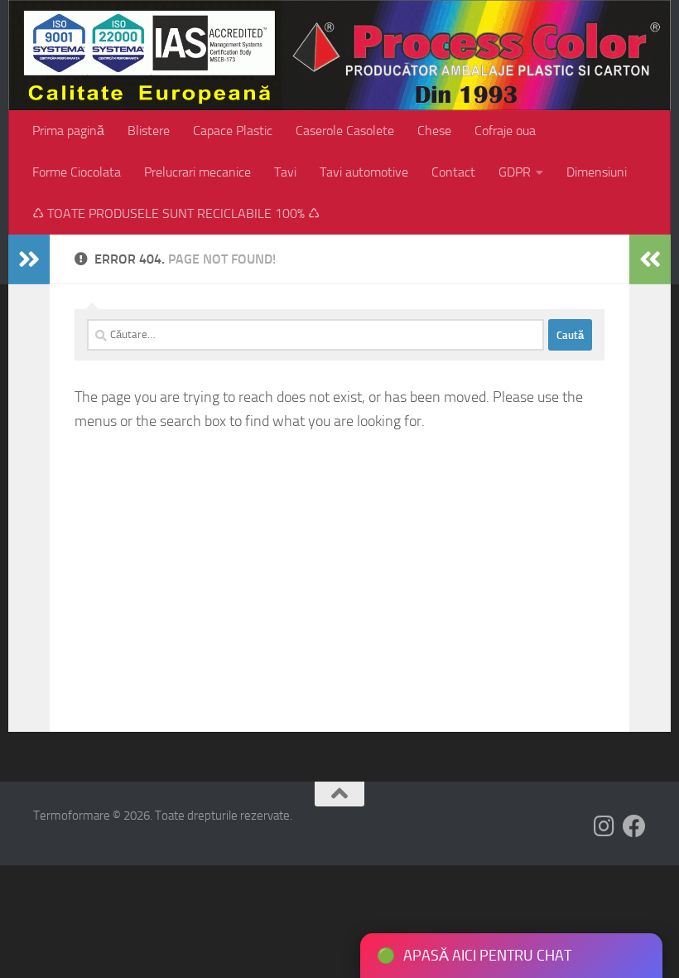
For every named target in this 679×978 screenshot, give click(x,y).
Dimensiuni (596, 172)
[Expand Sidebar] (29, 259)
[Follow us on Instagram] (604, 826)
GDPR (514, 172)
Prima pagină (68, 130)
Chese (434, 130)
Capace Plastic (232, 130)
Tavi (285, 172)
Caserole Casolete (345, 130)
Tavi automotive (364, 172)
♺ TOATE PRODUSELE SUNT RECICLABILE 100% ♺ (176, 213)
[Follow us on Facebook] (634, 826)
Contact (453, 172)
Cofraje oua (505, 130)
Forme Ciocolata (76, 172)
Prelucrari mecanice (197, 172)
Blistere (149, 130)
